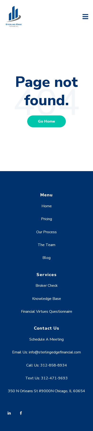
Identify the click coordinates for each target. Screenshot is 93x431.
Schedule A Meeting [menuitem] (46, 339)
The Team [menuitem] (46, 245)
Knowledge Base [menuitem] (46, 298)
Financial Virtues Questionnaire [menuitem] (46, 311)
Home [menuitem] (46, 206)
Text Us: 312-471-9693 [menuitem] (46, 378)
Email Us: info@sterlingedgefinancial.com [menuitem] (46, 352)
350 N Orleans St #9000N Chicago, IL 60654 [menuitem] (46, 391)
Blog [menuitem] (46, 257)
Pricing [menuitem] (46, 219)
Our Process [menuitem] (46, 232)
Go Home (46, 121)
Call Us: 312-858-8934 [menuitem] (46, 365)
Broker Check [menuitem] (47, 285)
